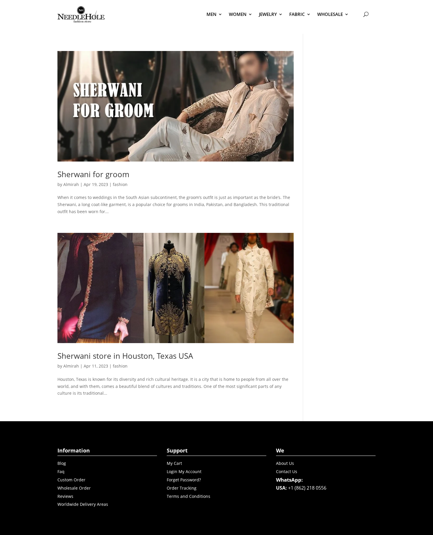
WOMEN (238, 14)
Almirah (71, 184)
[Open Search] (365, 14)
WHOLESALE (330, 14)
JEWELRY (268, 14)
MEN (211, 14)
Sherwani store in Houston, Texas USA (125, 355)
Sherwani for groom (93, 174)
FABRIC (297, 14)
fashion (120, 184)
